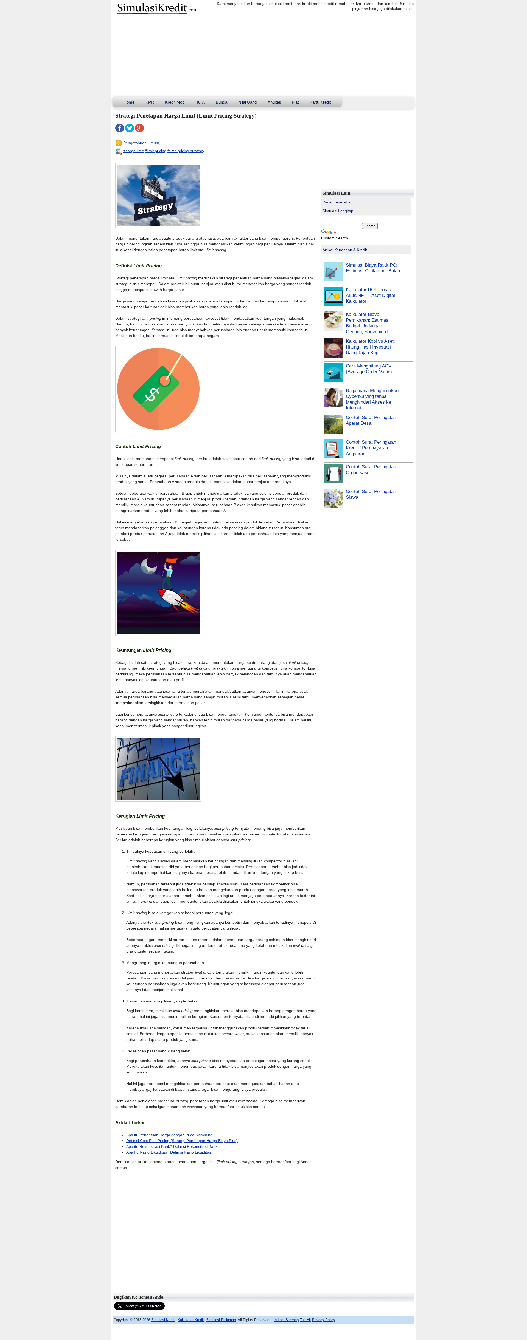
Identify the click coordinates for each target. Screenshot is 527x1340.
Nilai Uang (247, 102)
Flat (295, 102)
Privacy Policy (323, 1320)
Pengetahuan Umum (141, 143)
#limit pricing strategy (185, 151)
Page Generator (337, 202)
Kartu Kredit (320, 102)
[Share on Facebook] (119, 131)
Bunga (221, 102)
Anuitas (274, 102)
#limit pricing (155, 151)
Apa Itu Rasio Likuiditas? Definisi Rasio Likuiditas (168, 1152)
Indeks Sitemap (286, 1320)
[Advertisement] (263, 56)
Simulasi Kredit (163, 1320)
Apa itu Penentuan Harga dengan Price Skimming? (170, 1135)
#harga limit (133, 151)
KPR (149, 102)
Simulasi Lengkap (338, 211)
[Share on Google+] (139, 131)
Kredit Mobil (175, 102)
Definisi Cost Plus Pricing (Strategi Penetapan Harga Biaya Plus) (182, 1140)
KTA (201, 102)
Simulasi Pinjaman (221, 1320)
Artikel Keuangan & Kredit (345, 250)
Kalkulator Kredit (191, 1320)
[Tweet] (129, 131)
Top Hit (305, 1320)
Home (129, 102)
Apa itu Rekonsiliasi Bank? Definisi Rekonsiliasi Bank (171, 1146)
